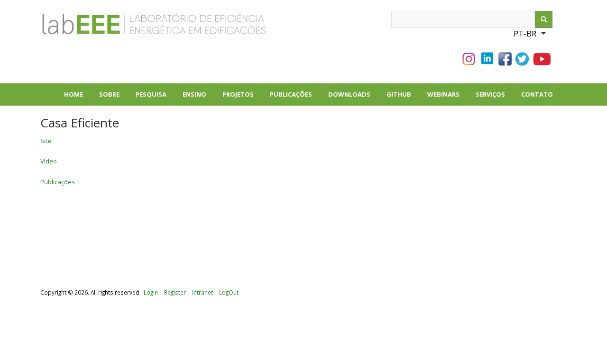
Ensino (194, 94)
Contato (537, 94)
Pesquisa (155, 98)
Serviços (490, 94)
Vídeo (48, 161)
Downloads (353, 98)
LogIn (151, 292)
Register (175, 292)
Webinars (443, 94)
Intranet (203, 292)
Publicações (295, 98)
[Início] (121, 28)
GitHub (398, 94)
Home (73, 94)
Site (45, 140)
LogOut (229, 292)
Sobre (113, 98)
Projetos (242, 98)
